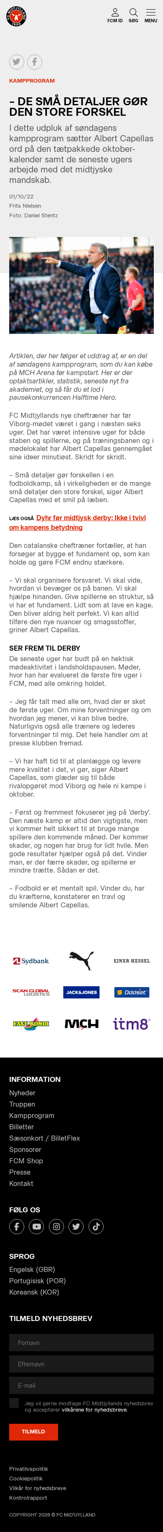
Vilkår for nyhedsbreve (37, 1488)
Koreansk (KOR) (34, 1292)
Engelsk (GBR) (32, 1270)
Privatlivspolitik (28, 1469)
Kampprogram (31, 1116)
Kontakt (21, 1184)
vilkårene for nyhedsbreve (94, 1410)
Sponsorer (25, 1150)
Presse (20, 1172)
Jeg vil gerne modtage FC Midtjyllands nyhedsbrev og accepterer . (89, 1406)
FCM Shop (26, 1161)
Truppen (22, 1104)
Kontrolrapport (28, 1498)
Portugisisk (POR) (37, 1281)
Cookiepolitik (26, 1478)
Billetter (21, 1127)
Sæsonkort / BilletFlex (44, 1138)
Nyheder (22, 1093)
